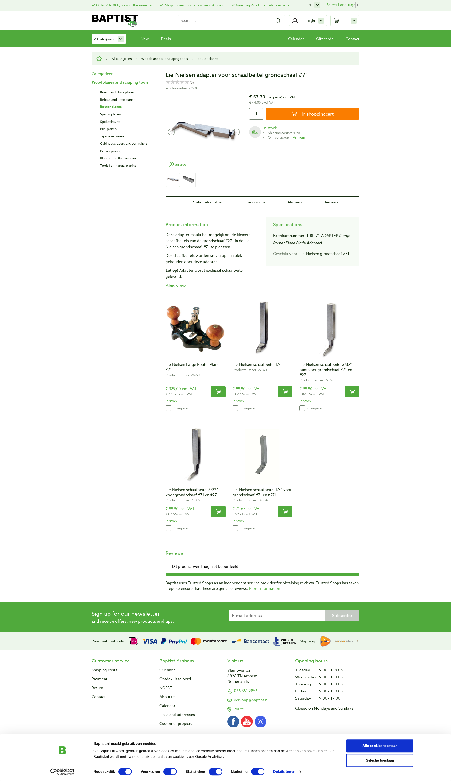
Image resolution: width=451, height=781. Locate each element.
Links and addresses (177, 715)
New (145, 39)
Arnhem (299, 137)
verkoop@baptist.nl (251, 700)
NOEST (165, 688)
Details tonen (284, 772)
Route (238, 709)
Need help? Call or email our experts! (263, 5)
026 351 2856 (246, 691)
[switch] (170, 771)
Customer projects (175, 724)
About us (167, 697)
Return (97, 688)
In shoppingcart (317, 114)
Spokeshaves (110, 121)
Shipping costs (104, 670)
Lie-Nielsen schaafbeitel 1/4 (257, 364)
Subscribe (342, 615)
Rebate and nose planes (117, 99)
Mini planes (108, 129)
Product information (207, 202)
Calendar (296, 39)
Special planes (110, 114)
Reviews (331, 202)
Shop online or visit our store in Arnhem (194, 5)
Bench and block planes (117, 92)
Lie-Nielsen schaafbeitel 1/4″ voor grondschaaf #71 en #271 (262, 492)
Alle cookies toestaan (379, 746)
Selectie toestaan (380, 760)
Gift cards (324, 39)
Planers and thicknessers (118, 158)
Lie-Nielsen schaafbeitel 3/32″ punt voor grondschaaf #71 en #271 (325, 370)
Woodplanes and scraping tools (164, 58)
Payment (99, 679)
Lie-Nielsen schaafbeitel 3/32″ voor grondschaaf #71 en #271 (192, 492)
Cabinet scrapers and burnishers (124, 143)
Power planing (110, 151)
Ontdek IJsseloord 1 (176, 679)
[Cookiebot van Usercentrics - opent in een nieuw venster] (62, 771)
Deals (166, 39)
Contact (352, 39)
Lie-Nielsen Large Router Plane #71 (192, 367)
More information (264, 589)
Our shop (167, 670)
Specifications (255, 202)
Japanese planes (112, 136)
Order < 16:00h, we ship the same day (124, 5)
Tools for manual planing (118, 165)
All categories (104, 39)
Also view (295, 202)
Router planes (207, 58)
